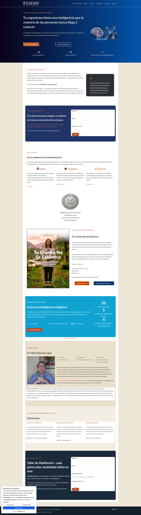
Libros (91, 3)
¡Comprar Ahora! (82, 283)
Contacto (114, 3)
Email (74, 118)
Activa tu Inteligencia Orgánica (47, 307)
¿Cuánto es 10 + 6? (78, 481)
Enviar (75, 134)
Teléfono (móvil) (77, 473)
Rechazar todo (27, 504)
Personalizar (10, 504)
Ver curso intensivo (63, 44)
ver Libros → (30, 186)
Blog (85, 3)
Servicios (107, 3)
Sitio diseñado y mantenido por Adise (42, 512)
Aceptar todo (19, 508)
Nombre (75, 111)
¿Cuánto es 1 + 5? (77, 126)
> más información (34, 330)
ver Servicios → (90, 184)
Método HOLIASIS (80, 380)
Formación (99, 3)
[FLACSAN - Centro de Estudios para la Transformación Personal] (31, 3)
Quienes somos (77, 3)
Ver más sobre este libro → (104, 283)
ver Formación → (61, 184)
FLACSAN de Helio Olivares (38, 509)
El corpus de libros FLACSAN (65, 380)
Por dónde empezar (31, 44)
